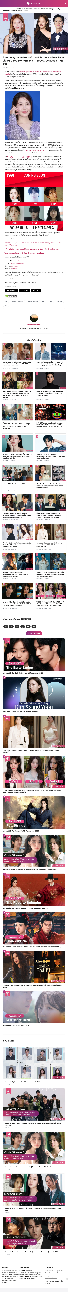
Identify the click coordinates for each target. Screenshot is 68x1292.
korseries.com (15, 266)
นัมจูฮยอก (34, 1274)
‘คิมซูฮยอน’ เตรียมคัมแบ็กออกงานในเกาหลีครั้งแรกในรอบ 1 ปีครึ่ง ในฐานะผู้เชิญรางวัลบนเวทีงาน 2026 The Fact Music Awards (50, 364)
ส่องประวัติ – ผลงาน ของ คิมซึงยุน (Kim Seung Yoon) (20, 712)
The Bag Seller (8, 490)
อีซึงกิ (25, 1278)
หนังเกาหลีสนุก (39, 1276)
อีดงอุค (28, 1278)
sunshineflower (13, 67)
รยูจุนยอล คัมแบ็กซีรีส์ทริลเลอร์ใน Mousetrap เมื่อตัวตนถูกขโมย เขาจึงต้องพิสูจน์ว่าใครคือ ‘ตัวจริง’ (16, 574)
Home (5, 9)
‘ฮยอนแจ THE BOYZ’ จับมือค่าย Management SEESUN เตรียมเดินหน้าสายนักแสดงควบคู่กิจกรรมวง (50, 456)
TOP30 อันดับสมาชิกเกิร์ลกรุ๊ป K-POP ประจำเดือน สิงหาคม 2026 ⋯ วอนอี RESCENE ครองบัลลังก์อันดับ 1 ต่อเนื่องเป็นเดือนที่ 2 (50, 604)
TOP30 (30, 1270)
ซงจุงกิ (39, 1272)
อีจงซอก (21, 1278)
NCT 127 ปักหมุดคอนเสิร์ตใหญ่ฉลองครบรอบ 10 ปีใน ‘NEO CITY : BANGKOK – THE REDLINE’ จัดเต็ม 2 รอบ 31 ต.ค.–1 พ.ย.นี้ (50, 425)
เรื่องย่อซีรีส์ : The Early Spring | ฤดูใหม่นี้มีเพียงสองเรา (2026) (23, 673)
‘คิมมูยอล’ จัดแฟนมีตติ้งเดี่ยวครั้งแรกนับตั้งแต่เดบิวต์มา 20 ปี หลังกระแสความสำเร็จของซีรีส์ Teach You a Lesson (50, 574)
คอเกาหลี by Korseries (7, 1278)
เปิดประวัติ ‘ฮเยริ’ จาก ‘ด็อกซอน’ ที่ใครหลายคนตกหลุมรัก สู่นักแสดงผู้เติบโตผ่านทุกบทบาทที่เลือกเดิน (33, 1209)
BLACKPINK (22, 1270)
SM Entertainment (32, 301)
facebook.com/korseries (25, 261)
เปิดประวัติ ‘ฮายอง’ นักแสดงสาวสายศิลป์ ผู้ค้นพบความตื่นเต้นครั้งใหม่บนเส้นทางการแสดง (30, 870)
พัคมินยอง (59, 301)
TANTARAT (7, 399)
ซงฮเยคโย (21, 1274)
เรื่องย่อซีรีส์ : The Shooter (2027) (14, 484)
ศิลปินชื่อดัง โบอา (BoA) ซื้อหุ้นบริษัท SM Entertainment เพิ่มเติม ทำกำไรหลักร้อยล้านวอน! (32, 249)
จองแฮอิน (27, 1272)
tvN (43, 301)
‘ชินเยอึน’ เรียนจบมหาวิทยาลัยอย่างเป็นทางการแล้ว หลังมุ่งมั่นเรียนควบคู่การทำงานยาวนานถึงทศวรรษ (49, 486)
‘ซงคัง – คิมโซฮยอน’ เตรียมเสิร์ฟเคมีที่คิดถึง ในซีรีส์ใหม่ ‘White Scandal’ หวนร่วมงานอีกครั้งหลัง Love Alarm (17, 545)
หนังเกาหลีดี (33, 1276)
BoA (6, 301)
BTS (27, 1270)
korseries (40, 368)
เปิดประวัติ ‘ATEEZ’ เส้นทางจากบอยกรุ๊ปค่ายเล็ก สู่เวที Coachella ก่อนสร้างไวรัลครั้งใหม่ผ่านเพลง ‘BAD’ (33, 1124)
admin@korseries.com (51, 1278)
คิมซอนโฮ (34, 1270)
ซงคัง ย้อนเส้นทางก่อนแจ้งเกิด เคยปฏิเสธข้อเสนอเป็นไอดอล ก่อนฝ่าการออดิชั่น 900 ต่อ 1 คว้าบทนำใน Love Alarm (17, 364)
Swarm (6, 460)
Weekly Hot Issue (34, 633)
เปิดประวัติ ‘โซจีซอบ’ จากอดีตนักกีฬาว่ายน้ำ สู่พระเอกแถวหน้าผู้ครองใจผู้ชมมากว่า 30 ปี (31, 1252)
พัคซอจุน (40, 1274)
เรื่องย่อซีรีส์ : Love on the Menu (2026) (16, 1026)
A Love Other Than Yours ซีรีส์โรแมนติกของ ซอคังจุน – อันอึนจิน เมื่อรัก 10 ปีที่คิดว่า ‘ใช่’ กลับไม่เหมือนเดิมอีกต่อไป (17, 604)
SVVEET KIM (7, 368)
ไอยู (35, 1278)
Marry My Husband (17, 301)
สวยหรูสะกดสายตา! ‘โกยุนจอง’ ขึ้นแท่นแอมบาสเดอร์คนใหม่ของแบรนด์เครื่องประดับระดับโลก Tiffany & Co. (17, 456)
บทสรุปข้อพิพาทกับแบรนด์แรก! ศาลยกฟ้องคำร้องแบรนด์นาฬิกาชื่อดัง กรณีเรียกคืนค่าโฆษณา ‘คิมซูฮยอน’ (49, 393)
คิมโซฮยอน (21, 1272)
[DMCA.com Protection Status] (11, 297)
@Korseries (5, 1280)
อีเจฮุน (32, 1278)
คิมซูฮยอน (39, 1270)
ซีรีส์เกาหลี (27, 1274)
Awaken (15, 153)
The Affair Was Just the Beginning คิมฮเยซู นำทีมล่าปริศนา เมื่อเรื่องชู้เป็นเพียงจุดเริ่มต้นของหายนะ (32, 986)
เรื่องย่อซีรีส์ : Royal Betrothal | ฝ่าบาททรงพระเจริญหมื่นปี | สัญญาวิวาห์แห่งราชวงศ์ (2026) (32, 947)
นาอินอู (50, 301)
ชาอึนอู (36, 1272)
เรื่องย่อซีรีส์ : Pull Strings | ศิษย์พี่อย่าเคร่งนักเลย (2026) (21, 831)
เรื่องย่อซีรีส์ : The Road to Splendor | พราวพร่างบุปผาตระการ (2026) (25, 908)
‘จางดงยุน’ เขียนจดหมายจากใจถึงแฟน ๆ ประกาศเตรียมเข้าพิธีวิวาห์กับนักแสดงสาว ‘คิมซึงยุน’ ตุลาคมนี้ (50, 545)
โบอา (6, 305)
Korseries (14, 268)
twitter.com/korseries (17, 263)
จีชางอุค (32, 1272)
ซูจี (31, 1274)
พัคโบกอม (27, 1276)
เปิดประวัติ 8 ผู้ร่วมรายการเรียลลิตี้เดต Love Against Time (23, 1082)
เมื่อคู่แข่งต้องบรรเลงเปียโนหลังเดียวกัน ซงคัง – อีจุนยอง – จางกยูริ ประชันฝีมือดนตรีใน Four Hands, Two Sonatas (48, 515)
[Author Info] (34, 321)
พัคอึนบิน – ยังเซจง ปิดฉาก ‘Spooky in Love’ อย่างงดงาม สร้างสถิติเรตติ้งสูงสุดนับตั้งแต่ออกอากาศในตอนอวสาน (17, 515)
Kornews (11, 9)
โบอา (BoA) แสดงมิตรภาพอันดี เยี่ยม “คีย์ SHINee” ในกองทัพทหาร (25, 253)
